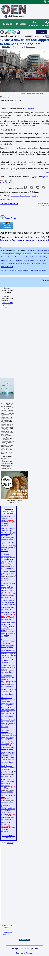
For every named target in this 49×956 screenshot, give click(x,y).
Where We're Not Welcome (6, 698)
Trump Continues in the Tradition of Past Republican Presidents (8, 602)
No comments (30, 47)
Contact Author (10, 218)
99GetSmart (29, 109)
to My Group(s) (6, 199)
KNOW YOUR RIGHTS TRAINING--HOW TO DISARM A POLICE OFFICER (23, 260)
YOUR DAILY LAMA (7, 267)
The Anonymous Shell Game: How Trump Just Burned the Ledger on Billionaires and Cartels (8, 652)
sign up (45, 176)
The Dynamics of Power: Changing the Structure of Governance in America (8, 678)
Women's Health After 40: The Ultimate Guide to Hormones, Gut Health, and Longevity (8, 754)
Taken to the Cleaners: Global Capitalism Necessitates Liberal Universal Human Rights (8, 626)
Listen (41, 32)
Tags (35, 196)
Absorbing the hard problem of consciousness (7, 731)
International (15, 196)
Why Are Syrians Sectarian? (6, 823)
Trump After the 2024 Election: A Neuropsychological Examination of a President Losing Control (8, 587)
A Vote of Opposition (7, 689)
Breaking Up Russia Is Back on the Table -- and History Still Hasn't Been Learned (8, 531)
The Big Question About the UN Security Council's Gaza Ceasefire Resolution (8, 768)
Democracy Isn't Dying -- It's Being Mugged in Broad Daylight (8, 709)
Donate (4, 240)
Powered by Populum (24, 953)
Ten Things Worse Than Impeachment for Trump (8, 518)
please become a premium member (7, 304)
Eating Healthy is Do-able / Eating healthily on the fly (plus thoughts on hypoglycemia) (8, 783)
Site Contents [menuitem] (34, 24)
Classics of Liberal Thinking (7, 926)
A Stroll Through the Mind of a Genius (7, 543)
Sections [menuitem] (7, 23)
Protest (22, 196)
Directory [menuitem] (21, 23)
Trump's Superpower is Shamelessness (8, 666)
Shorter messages (6, 640)
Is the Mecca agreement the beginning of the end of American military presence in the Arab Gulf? (8, 558)
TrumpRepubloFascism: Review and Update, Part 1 (8, 573)
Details (37, 93)
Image (22, 93)
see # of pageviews (5, 524)
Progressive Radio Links (7, 933)
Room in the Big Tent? (8, 720)
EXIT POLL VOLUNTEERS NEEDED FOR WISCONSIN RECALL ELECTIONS (23, 270)
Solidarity (28, 196)
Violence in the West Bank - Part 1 (7, 743)
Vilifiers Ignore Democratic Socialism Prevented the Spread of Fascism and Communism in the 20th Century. (8, 809)
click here (10, 843)
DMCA (41, 93)
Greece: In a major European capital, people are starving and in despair (23, 263)
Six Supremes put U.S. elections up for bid (8, 613)
